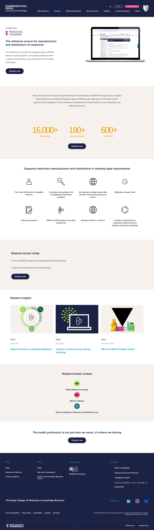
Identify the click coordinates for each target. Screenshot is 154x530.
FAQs (39, 468)
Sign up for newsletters (46, 472)
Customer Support (123, 11)
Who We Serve (43, 11)
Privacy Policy (26, 513)
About (137, 11)
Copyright (47, 513)
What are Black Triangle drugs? (118, 349)
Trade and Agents (12, 477)
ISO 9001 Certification (77, 474)
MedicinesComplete (73, 11)
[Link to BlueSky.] (146, 500)
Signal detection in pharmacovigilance (31, 349)
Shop (8, 468)
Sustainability (37, 513)
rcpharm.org (143, 525)
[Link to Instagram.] (137, 500)
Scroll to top (77, 525)
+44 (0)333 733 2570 (122, 478)
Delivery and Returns (14, 472)
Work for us (130, 525)
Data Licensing (92, 11)
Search (110, 6)
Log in (118, 6)
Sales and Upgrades (122, 468)
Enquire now (132, 6)
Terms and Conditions (13, 513)
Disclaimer (56, 513)
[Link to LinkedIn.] (128, 500)
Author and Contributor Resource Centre (50, 477)
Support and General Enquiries (126, 473)
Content (57, 11)
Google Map (119, 487)
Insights (107, 11)
